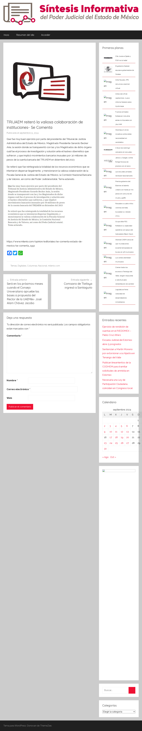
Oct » (113, 457)
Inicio (6, 34)
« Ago (105, 457)
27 (127, 443)
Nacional (42, 265)
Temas (14, 265)
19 (122, 437)
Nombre (12, 380)
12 (122, 431)
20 (127, 437)
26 (122, 443)
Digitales (22, 265)
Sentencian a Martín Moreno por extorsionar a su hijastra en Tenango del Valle (118, 353)
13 (127, 431)
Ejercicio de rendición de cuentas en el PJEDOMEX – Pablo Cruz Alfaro (116, 330)
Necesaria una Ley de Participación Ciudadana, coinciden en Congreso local (117, 384)
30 (105, 448)
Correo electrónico (18, 389)
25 (116, 443)
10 (111, 431)
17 (111, 437)
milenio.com (54, 265)
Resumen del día (25, 34)
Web (9, 398)
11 (116, 431)
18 (116, 437)
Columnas (32, 265)
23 (105, 443)
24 (111, 443)
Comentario (14, 335)
